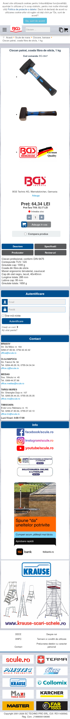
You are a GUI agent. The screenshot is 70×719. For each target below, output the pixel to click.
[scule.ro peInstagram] (35, 441)
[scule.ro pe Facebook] (35, 432)
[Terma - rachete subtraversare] (51, 659)
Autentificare (16, 321)
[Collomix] (51, 682)
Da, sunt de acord (35, 20)
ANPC (18, 638)
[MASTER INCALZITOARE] (18, 705)
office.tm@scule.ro (10, 413)
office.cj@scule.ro (10, 368)
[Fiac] (51, 671)
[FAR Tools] (51, 705)
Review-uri (50, 252)
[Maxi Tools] (18, 694)
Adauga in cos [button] (39, 224)
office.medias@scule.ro (12, 383)
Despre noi (51, 634)
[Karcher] (51, 694)
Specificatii (50, 246)
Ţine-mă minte (13, 315)
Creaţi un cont (9, 327)
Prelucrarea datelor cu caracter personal (52, 645)
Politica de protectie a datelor (22, 9)
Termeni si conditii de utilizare (51, 638)
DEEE (18, 634)
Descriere (18, 246)
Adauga (36, 195)
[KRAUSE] (18, 682)
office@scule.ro (8, 352)
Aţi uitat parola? (9, 330)
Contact (18, 646)
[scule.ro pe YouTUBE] (35, 448)
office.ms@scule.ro (10, 398)
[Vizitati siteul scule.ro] (18, 659)
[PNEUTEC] (18, 671)
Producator (17, 252)
